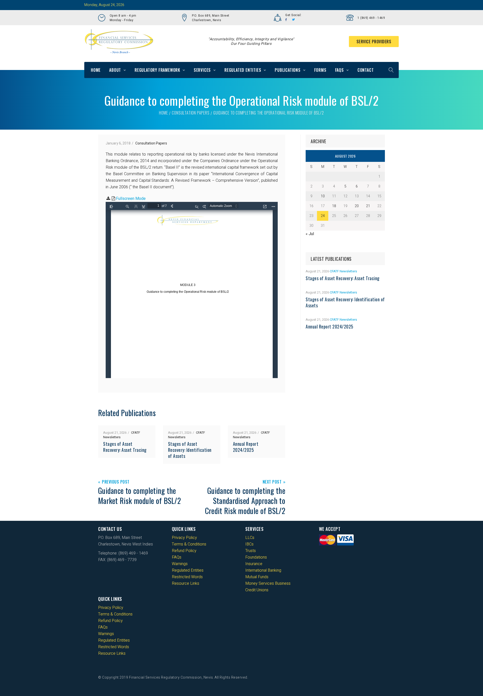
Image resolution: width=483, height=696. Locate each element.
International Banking (263, 570)
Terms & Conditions (189, 544)
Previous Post (116, 482)
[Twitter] (293, 19)
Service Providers (373, 42)
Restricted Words (187, 577)
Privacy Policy (184, 538)
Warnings (180, 564)
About (115, 70)
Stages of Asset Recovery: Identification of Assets (190, 450)
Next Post (272, 482)
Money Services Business (268, 583)
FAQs (339, 70)
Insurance (253, 564)
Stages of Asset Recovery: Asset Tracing (125, 447)
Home (96, 70)
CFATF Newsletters (343, 271)
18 (334, 206)
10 (323, 196)
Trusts (250, 551)
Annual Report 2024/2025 (246, 447)
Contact (365, 70)
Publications (288, 70)
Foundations (256, 557)
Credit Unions (256, 590)
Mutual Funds (256, 577)
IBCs (249, 544)
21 (368, 206)
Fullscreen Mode (131, 199)
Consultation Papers (190, 113)
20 (357, 206)
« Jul (310, 234)
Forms (320, 70)
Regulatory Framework (157, 70)
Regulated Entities (242, 70)
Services (202, 70)
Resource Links (185, 583)
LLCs (249, 538)
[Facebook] (286, 19)
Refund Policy (184, 551)
